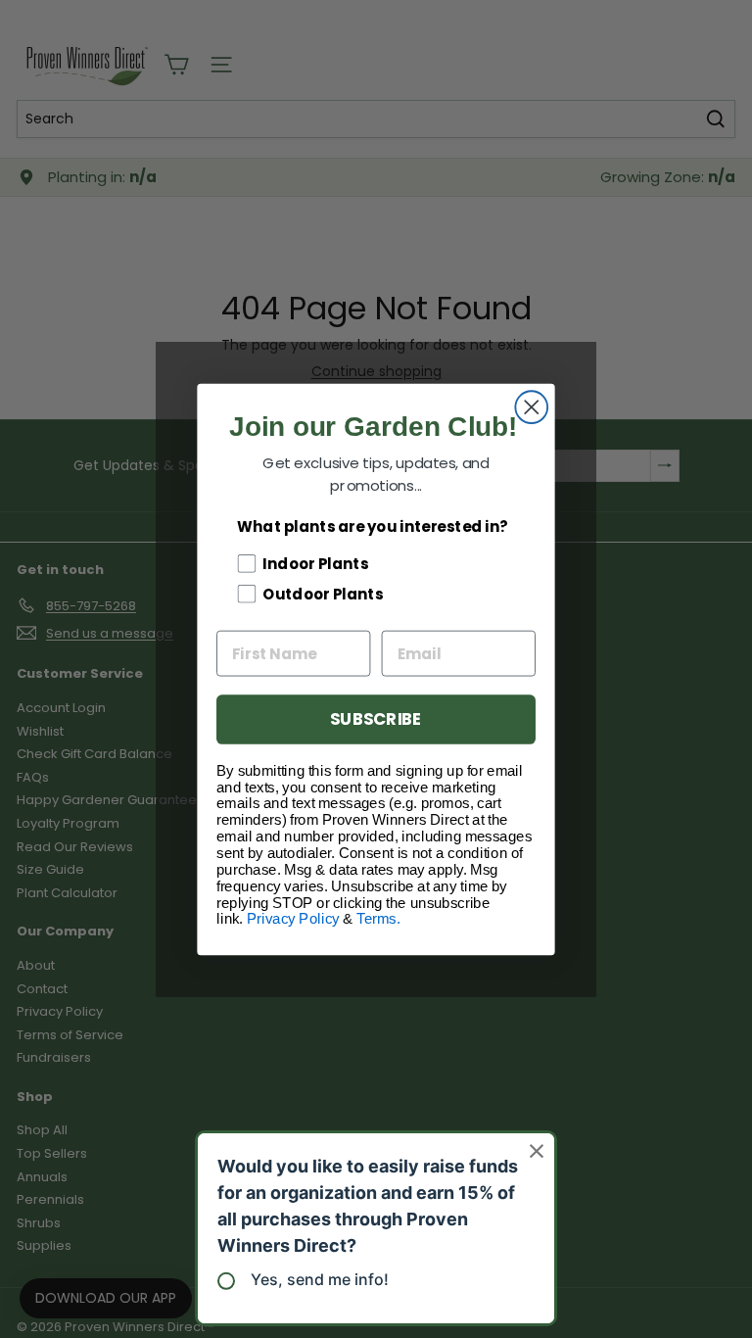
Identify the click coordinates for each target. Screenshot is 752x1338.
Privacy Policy (293, 919)
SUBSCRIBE (376, 718)
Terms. (378, 919)
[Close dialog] (531, 407)
